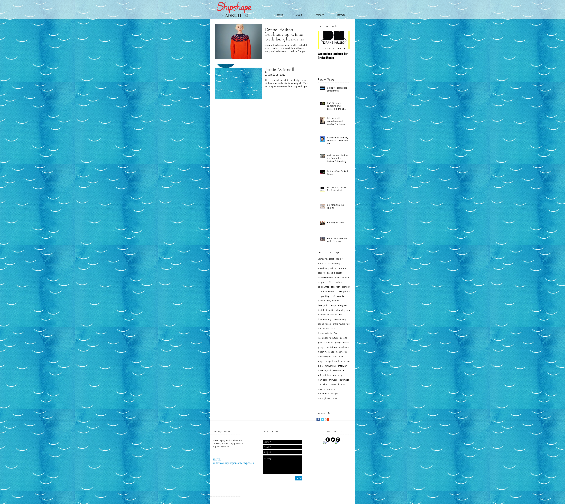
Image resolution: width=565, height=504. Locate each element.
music (335, 398)
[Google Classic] (327, 419)
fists (333, 328)
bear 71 (321, 272)
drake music (339, 323)
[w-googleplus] (336, 443)
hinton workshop (326, 351)
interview (342, 365)
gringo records (342, 342)
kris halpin (323, 384)
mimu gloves (324, 398)
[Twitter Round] (333, 439)
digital (321, 310)
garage (343, 337)
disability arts (343, 310)
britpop (321, 282)
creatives (341, 296)
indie (320, 365)
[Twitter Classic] (322, 419)
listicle (341, 384)
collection (335, 286)
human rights (324, 356)
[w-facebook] (325, 443)
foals (336, 333)
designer (342, 305)
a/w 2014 (322, 263)
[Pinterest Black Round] (338, 439)
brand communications (329, 277)
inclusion (345, 361)
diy (340, 314)
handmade (344, 347)
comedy (346, 286)
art (336, 268)
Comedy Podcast (326, 258)
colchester (340, 282)
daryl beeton (332, 300)
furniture (333, 337)
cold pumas (323, 286)
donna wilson (324, 323)
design (333, 305)
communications (326, 291)
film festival (323, 328)
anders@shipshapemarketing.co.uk (233, 463)
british (345, 277)
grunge (321, 347)
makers (321, 389)
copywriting (323, 296)
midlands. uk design (328, 393)
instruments (330, 365)
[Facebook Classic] (318, 419)
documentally (324, 319)
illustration (338, 356)
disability (330, 310)
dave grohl (323, 305)
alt (331, 268)
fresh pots (323, 337)
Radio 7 (339, 258)
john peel (322, 379)
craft (333, 296)
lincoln (333, 384)
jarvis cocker (339, 370)
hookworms (341, 351)
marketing (332, 389)
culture (321, 300)
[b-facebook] (327, 439)
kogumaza (344, 379)
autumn (343, 268)
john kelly (337, 375)
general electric (325, 342)
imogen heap (324, 361)
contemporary (343, 291)
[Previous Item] (322, 40)
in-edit (335, 361)
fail (348, 323)
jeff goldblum (324, 375)
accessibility (334, 263)
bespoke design (334, 272)
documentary (339, 319)
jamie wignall (324, 370)
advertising (323, 268)
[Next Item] (345, 40)
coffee (330, 282)
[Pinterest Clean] (342, 441)
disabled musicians (327, 314)
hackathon (331, 347)
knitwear (333, 379)
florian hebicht (325, 333)
